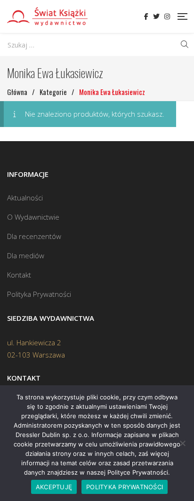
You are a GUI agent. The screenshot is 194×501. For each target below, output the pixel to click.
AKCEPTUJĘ (54, 487)
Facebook (146, 16)
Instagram (167, 16)
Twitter (156, 16)
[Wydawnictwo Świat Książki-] (47, 16)
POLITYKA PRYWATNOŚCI (124, 487)
